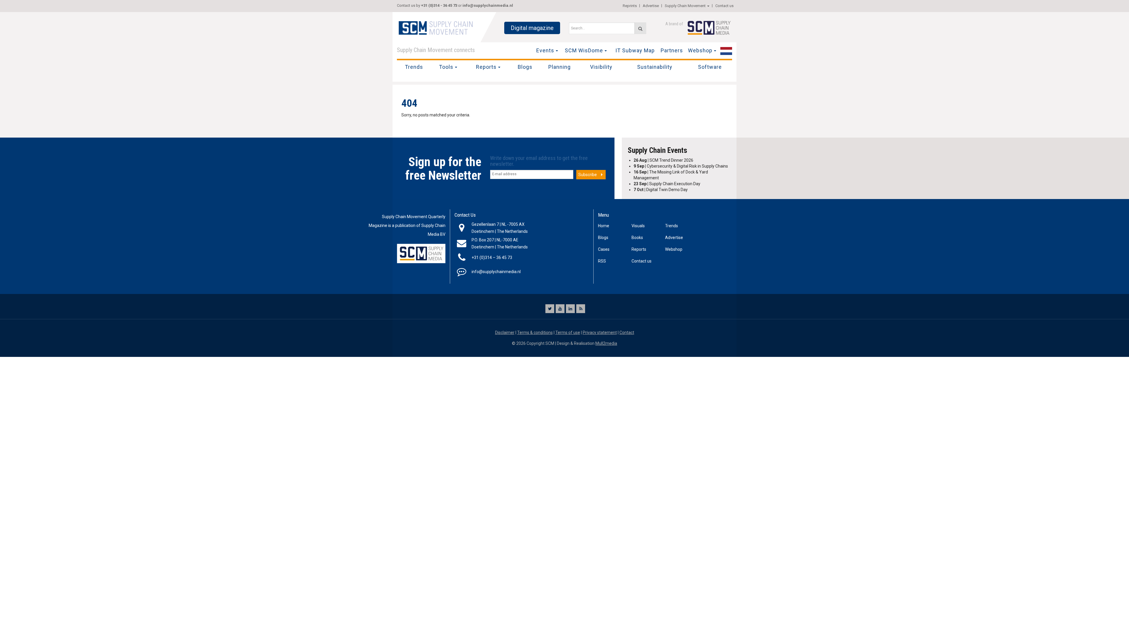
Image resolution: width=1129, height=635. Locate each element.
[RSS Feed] (580, 308)
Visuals (638, 225)
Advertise (651, 6)
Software (710, 67)
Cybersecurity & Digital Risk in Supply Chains (681, 166)
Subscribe (587, 174)
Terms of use (567, 332)
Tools (446, 67)
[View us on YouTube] (560, 308)
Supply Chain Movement (685, 6)
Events (545, 50)
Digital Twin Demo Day (661, 189)
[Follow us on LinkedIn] (570, 308)
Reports (486, 67)
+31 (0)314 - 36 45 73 (439, 5)
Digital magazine (532, 27)
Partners (672, 50)
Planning (559, 67)
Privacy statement (600, 332)
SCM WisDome (584, 50)
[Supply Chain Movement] (435, 27)
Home (603, 225)
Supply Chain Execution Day (667, 183)
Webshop (700, 50)
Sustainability (654, 67)
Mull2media (606, 343)
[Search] (640, 28)
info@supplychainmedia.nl (487, 5)
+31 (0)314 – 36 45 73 (492, 257)
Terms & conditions (535, 332)
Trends (414, 67)
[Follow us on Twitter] (549, 308)
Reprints (630, 6)
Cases (603, 249)
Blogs (525, 67)
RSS (602, 261)
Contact (626, 332)
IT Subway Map (635, 50)
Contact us (724, 6)
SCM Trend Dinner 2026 (663, 160)
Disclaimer (505, 332)
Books (637, 237)
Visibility (601, 67)
